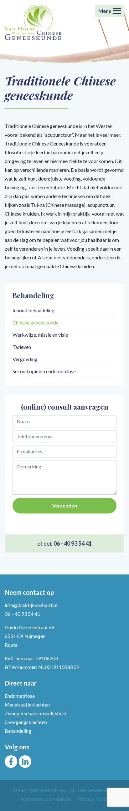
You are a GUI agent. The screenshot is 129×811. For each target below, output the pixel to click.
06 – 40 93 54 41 (22, 614)
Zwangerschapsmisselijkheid (35, 713)
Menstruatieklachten (27, 704)
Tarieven (22, 347)
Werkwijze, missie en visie (40, 335)
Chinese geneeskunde (36, 322)
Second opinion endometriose (44, 371)
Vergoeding (25, 359)
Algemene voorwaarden (46, 799)
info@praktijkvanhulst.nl (31, 605)
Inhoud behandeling (33, 310)
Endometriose (20, 696)
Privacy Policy (93, 799)
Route (11, 645)
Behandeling (18, 731)
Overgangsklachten (26, 722)
